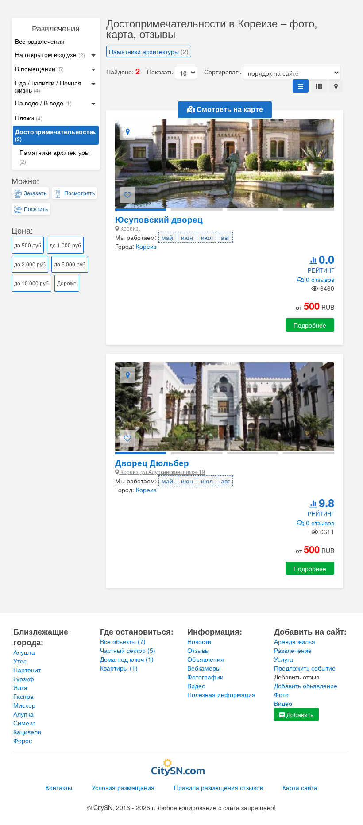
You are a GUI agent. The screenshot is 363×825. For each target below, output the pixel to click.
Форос (22, 740)
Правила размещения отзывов (218, 787)
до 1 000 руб (65, 245)
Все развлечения (40, 41)
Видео (196, 685)
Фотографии (205, 676)
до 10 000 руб (31, 283)
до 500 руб (27, 245)
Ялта (20, 687)
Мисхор (24, 705)
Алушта (24, 652)
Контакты (59, 787)
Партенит (27, 669)
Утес (20, 660)
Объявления (205, 659)
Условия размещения (123, 787)
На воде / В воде (43, 103)
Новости (199, 641)
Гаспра (23, 696)
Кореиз (146, 246)
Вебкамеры (203, 667)
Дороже (67, 283)
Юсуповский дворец (159, 219)
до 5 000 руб (69, 264)
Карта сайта (299, 787)
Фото (281, 694)
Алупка (23, 713)
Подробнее (309, 324)
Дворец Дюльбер (152, 463)
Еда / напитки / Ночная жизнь (48, 86)
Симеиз (24, 722)
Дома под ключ (127, 659)
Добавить (299, 714)
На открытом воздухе (50, 54)
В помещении (39, 69)
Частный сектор (127, 650)
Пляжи (28, 117)
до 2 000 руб (30, 264)
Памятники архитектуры (54, 156)
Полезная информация (221, 694)
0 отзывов (319, 279)
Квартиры (119, 667)
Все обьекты (123, 641)
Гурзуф (23, 678)
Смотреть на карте (229, 109)
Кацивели (27, 731)
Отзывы (198, 650)
